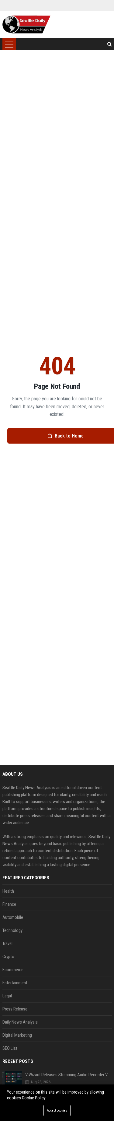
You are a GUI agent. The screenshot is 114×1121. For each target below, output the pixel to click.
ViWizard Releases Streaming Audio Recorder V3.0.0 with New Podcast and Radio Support (68, 1074)
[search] (109, 44)
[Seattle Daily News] (26, 24)
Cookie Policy (34, 1097)
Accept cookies (57, 1110)
